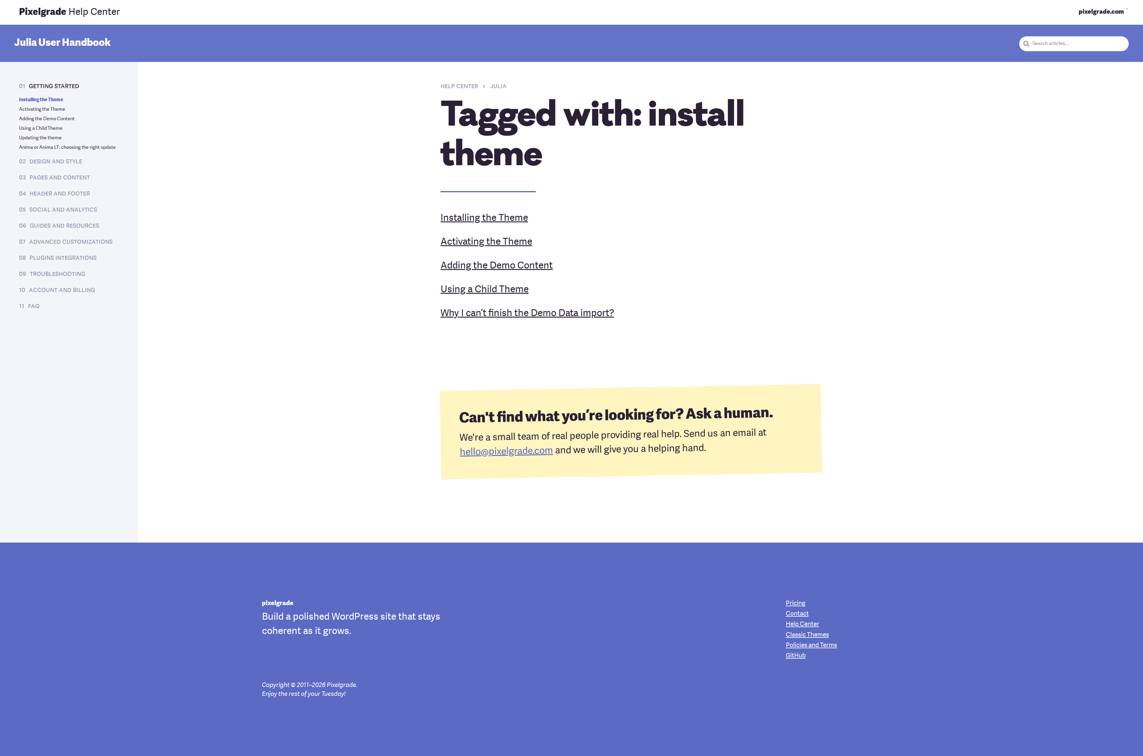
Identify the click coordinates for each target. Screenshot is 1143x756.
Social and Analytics (63, 209)
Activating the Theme (42, 109)
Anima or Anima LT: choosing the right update (67, 147)
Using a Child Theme (41, 128)
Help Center (69, 12)
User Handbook (62, 43)
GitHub (796, 656)
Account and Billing (62, 290)
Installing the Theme (41, 100)
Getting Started (54, 86)
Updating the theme (40, 138)
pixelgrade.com (1101, 12)
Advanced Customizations (71, 242)
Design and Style (55, 161)
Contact (797, 614)
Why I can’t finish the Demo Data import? (527, 313)
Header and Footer (59, 193)
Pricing (795, 603)
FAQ (34, 306)
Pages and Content (59, 177)
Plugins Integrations (62, 258)
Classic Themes (807, 635)
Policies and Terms (811, 645)
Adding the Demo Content (47, 119)
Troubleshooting (57, 274)
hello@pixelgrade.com (506, 451)
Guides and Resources (64, 225)
